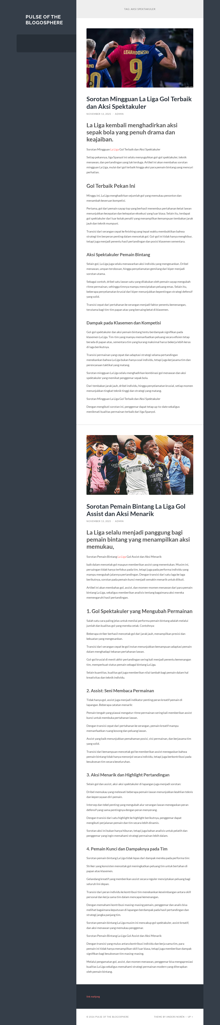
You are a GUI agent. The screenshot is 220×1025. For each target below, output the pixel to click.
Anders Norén (175, 1017)
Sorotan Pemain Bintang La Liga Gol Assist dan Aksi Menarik (136, 509)
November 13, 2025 (98, 114)
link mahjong (93, 996)
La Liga (114, 149)
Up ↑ (190, 1017)
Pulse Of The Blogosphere (44, 19)
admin (119, 114)
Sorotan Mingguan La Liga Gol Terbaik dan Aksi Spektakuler (139, 102)
